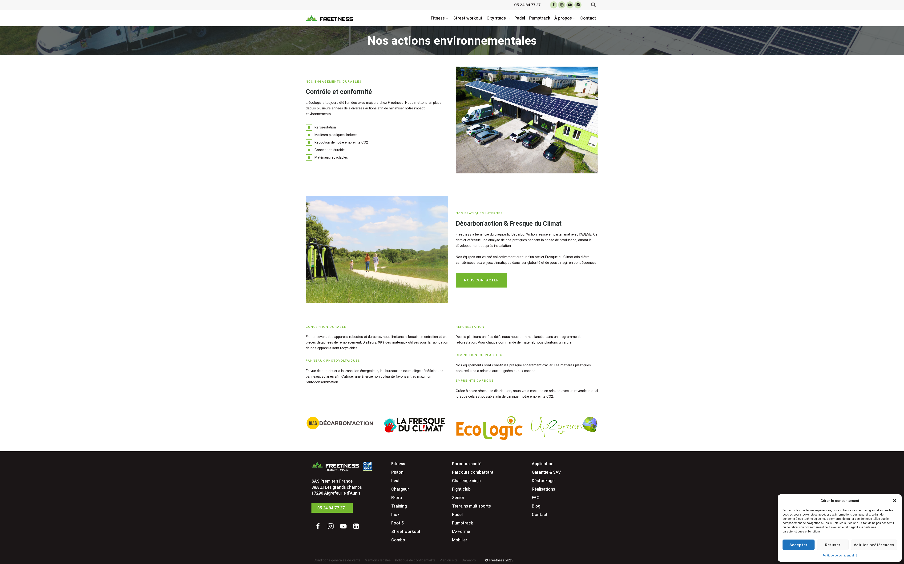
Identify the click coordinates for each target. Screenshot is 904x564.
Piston (397, 472)
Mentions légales (378, 560)
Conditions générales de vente (337, 560)
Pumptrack (539, 18)
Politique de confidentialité (840, 555)
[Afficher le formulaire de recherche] (593, 5)
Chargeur (400, 489)
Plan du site (449, 560)
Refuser (833, 545)
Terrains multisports (471, 506)
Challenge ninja (466, 480)
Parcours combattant (472, 472)
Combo (398, 539)
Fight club (461, 489)
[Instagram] (561, 4)
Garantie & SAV (546, 472)
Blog (536, 506)
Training (399, 506)
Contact (588, 18)
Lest (395, 480)
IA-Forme (461, 531)
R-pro (396, 497)
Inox (395, 514)
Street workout (467, 18)
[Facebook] (553, 4)
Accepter (798, 545)
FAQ (536, 497)
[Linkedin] (577, 4)
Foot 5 (397, 522)
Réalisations (543, 489)
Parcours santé (466, 463)
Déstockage (543, 480)
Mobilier (459, 539)
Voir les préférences (874, 545)
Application (542, 463)
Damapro (469, 560)
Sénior (458, 497)
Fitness (398, 463)
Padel (519, 18)
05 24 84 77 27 (527, 5)
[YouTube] (569, 4)
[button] (894, 500)
